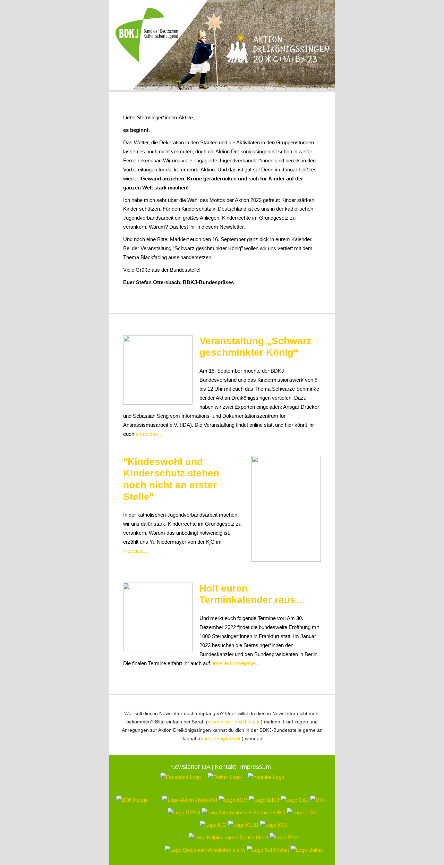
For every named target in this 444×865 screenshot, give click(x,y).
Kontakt (225, 766)
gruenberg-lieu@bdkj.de (234, 721)
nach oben (315, 302)
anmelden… (149, 434)
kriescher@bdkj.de (221, 738)
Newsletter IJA (190, 766)
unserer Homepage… (235, 663)
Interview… (136, 551)
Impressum (255, 766)
